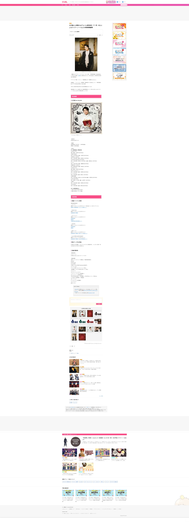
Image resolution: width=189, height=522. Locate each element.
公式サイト (72, 353)
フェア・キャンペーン (87, 481)
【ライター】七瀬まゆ (113, 481)
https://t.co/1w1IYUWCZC (87, 290)
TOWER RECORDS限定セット (76, 221)
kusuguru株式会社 (71, 407)
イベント (106, 481)
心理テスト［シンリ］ (93, 513)
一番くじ (102, 481)
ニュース (75, 402)
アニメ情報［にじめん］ (65, 513)
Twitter (78, 353)
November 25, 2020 (91, 292)
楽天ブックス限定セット (83, 233)
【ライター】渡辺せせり (67, 481)
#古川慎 (76, 289)
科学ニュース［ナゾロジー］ (75, 513)
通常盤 (72, 207)
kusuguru (63, 511)
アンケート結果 (75, 481)
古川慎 (79, 75)
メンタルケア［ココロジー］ (84, 513)
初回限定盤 (76, 207)
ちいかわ (80, 481)
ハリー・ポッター (96, 481)
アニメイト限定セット (83, 207)
